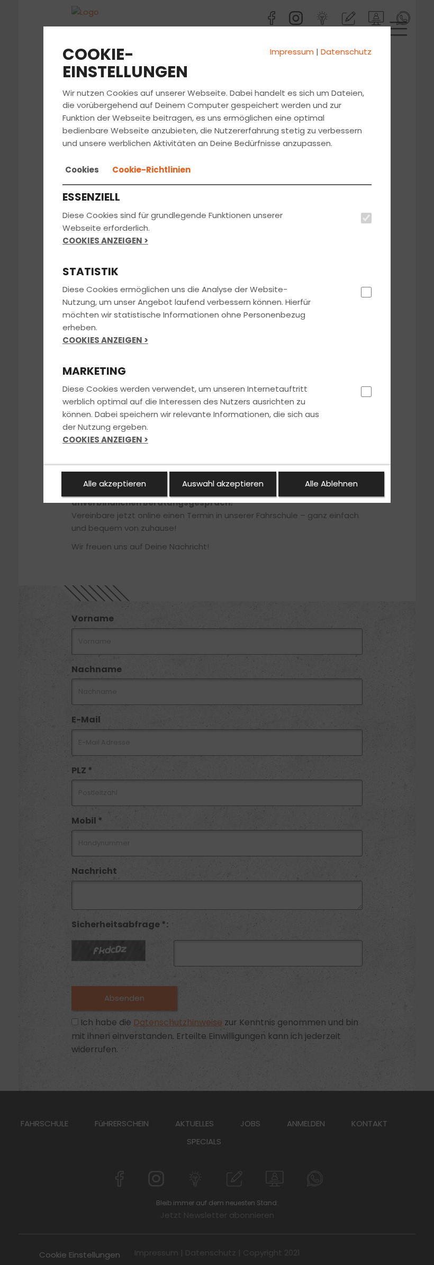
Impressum (292, 51)
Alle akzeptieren (114, 483)
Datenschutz (346, 51)
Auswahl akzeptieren (223, 483)
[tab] (82, 170)
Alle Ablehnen (331, 483)
